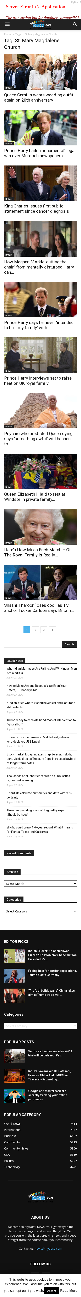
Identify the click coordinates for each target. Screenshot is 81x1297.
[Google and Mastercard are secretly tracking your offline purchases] (14, 1096)
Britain (8, 87)
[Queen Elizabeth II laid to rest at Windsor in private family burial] (40, 471)
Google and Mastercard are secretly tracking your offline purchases (47, 1095)
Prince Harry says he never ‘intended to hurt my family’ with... (39, 325)
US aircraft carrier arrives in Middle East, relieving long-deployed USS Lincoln (38, 739)
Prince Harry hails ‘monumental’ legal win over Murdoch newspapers (40, 153)
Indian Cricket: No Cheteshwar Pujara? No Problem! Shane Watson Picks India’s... (52, 955)
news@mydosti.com (48, 1248)
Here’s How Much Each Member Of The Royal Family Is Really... (37, 552)
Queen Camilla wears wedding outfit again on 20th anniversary (38, 97)
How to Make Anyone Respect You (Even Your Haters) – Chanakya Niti (37, 688)
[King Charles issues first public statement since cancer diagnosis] (40, 183)
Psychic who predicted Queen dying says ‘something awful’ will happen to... (38, 438)
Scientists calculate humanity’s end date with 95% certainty (39, 795)
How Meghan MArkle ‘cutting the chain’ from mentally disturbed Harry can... (39, 267)
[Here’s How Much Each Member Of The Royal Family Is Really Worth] (40, 526)
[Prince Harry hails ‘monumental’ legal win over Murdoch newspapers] (40, 127)
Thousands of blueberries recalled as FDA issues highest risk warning (38, 778)
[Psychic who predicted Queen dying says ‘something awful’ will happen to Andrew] (40, 410)
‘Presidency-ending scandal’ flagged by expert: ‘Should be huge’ (37, 812)
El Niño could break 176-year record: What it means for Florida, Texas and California (40, 829)
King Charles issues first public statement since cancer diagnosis (36, 209)
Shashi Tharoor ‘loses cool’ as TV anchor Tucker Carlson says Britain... (39, 608)
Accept (51, 1290)
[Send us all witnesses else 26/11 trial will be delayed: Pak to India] (14, 1056)
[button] (75, 24)
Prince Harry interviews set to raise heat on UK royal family (38, 381)
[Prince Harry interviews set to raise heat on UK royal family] (40, 355)
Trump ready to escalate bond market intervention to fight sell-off (41, 722)
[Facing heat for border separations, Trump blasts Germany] (14, 976)
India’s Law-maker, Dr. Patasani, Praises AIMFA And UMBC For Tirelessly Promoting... (49, 1075)
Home (7, 34)
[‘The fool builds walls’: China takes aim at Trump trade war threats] (14, 996)
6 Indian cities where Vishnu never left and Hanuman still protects (41, 705)
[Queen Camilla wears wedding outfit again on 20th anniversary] (40, 72)
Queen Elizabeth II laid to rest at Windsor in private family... (34, 497)
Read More (68, 1290)
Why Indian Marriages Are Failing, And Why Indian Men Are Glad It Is (42, 671)
